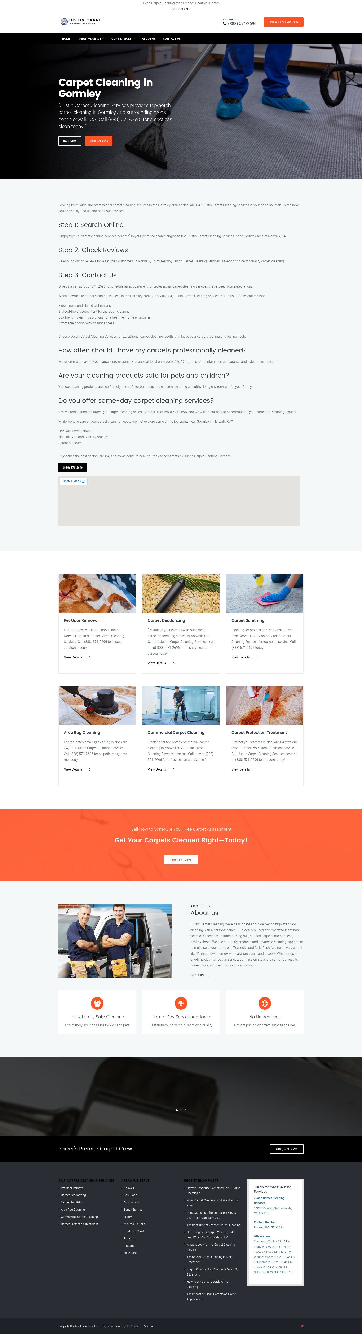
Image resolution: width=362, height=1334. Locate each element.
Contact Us (180, 8)
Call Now (69, 141)
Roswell (129, 1188)
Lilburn (128, 1217)
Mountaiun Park (134, 1224)
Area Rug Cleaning (73, 1209)
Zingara (129, 1246)
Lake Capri (130, 1253)
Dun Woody (131, 1202)
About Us (149, 38)
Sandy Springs (133, 1209)
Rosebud (129, 1238)
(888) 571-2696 (242, 23)
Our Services (121, 38)
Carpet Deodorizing (73, 1195)
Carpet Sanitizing (72, 1202)
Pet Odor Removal (72, 1188)
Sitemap (149, 1326)
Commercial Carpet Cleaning (79, 1217)
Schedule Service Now (284, 22)
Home (66, 38)
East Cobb (130, 1195)
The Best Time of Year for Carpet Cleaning (213, 1225)
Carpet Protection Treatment (79, 1224)
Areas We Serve (89, 38)
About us (197, 975)
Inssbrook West (134, 1231)
